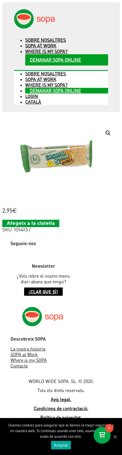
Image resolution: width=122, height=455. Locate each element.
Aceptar (61, 445)
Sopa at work (40, 46)
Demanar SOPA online (55, 60)
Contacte (19, 366)
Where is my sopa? (46, 51)
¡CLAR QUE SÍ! (43, 291)
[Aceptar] (115, 436)
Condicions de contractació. (61, 408)
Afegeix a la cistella (31, 223)
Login (31, 96)
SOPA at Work (24, 354)
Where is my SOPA (28, 360)
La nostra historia (27, 349)
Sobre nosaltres (45, 40)
